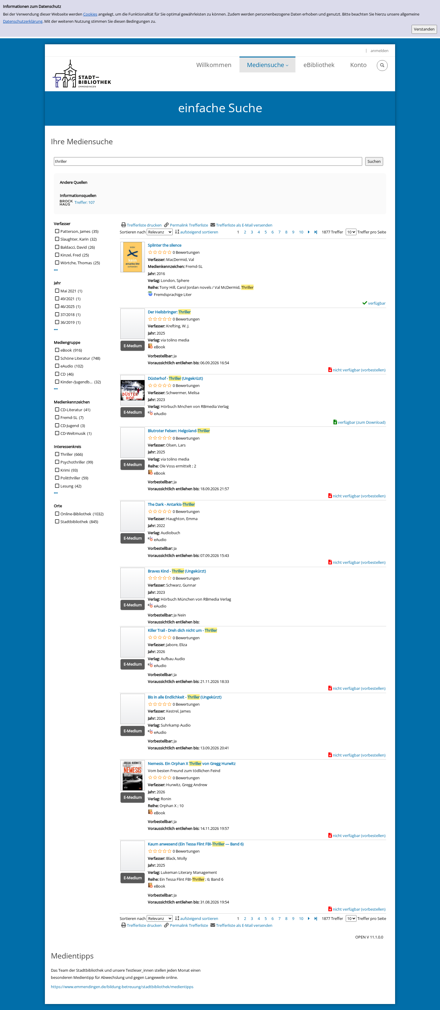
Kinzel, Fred (70, 255)
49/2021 (67, 298)
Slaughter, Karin (74, 239)
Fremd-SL (69, 417)
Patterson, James (75, 231)
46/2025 (67, 306)
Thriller (66, 454)
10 (301, 232)
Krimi (65, 470)
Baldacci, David (73, 247)
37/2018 (67, 314)
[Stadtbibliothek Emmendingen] (82, 74)
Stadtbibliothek (74, 521)
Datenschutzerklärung (23, 21)
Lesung (66, 486)
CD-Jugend (69, 425)
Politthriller (70, 478)
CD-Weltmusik (73, 433)
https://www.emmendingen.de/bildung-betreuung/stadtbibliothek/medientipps (122, 986)
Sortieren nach (133, 232)
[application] (267, 64)
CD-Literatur (71, 409)
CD (63, 374)
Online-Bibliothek (75, 514)
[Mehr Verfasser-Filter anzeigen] (56, 270)
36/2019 (67, 322)
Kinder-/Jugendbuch (76, 382)
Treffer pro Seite (371, 232)
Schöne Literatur (75, 358)
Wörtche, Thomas (76, 262)
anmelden (380, 50)
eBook (66, 350)
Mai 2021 (68, 291)
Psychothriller (72, 462)
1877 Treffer (332, 232)
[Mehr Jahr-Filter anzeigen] (56, 330)
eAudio (66, 366)
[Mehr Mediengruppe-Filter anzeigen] (56, 389)
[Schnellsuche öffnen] (382, 65)
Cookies (90, 14)
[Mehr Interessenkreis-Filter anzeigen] (56, 493)
